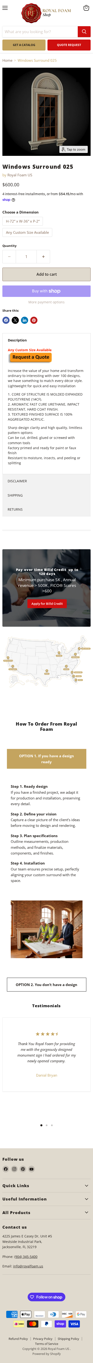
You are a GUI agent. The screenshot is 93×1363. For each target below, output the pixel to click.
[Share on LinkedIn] (24, 320)
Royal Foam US (19, 175)
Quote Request (27, 891)
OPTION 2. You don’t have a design (46, 984)
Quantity (9, 246)
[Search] (84, 31)
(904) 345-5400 (25, 1256)
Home (7, 60)
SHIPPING (15, 495)
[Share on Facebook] (6, 320)
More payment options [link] (46, 302)
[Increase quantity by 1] (43, 256)
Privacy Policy (42, 1339)
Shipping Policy (68, 1339)
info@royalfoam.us (28, 1266)
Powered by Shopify (46, 1354)
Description (17, 340)
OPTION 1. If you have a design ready (46, 758)
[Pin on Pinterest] (33, 320)
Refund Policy (18, 1339)
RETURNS (15, 509)
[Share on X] (15, 320)
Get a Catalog (24, 45)
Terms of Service (46, 1344)
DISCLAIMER (17, 481)
